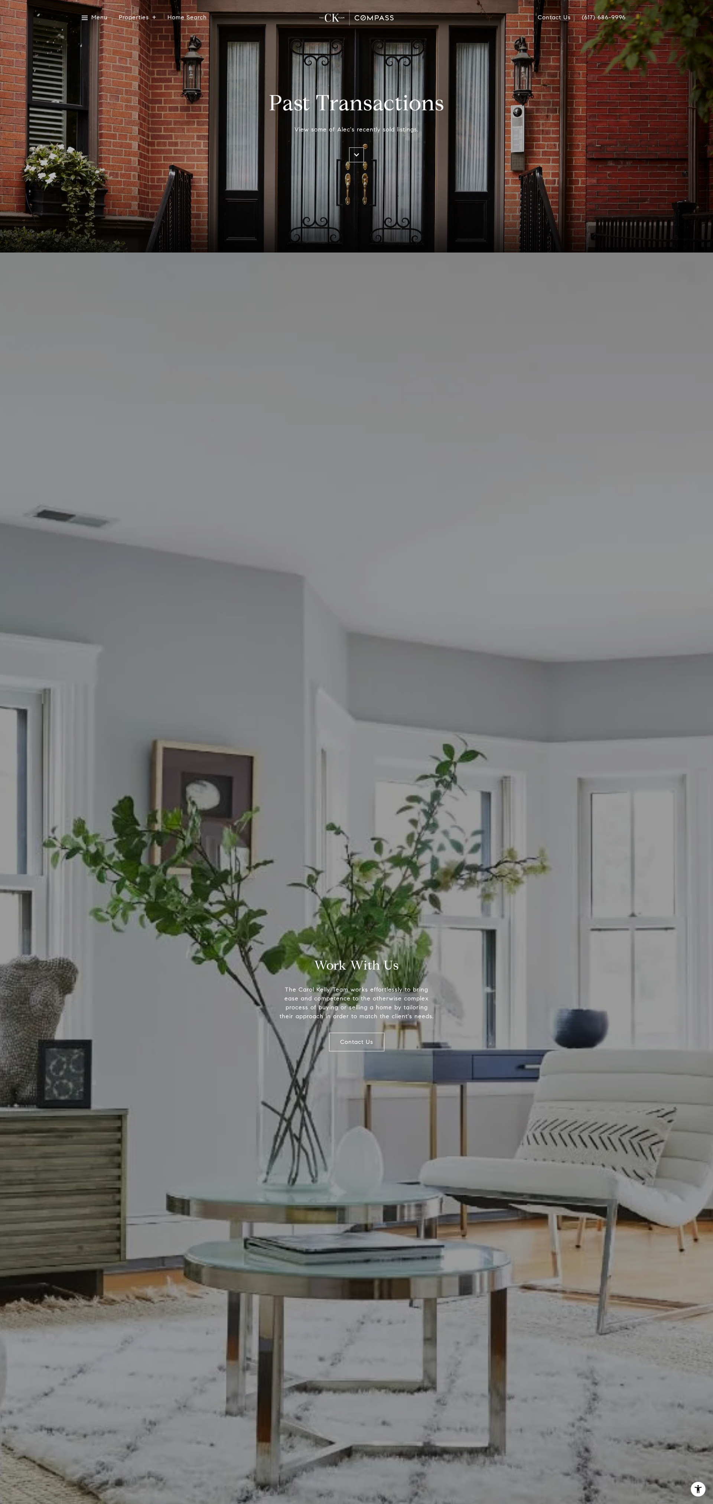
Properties (134, 17)
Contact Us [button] (356, 1041)
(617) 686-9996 (604, 17)
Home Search (187, 17)
